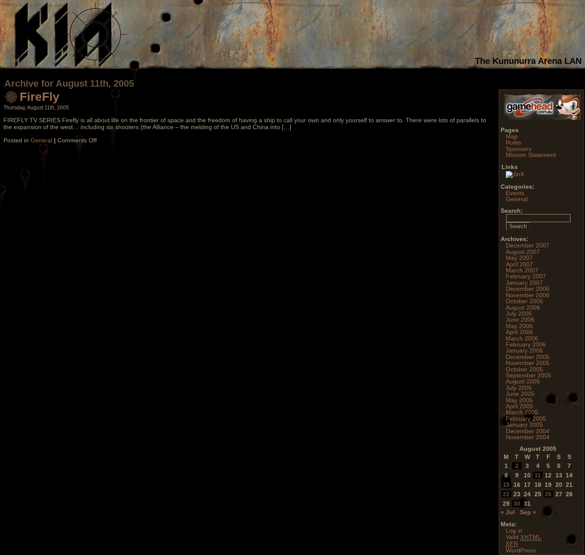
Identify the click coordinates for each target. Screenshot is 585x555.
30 (516, 503)
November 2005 (527, 362)
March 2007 (522, 270)
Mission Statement (531, 154)
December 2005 (527, 356)
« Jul (508, 512)
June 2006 (520, 319)
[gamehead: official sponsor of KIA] (542, 118)
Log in (514, 530)
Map (512, 136)
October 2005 (524, 369)
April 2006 (519, 332)
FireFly (40, 96)
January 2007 (524, 282)
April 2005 (519, 406)
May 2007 (519, 257)
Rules (513, 142)
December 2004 (527, 431)
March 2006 (522, 338)
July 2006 (519, 313)
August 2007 (523, 251)
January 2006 (524, 350)
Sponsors (518, 148)
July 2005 (519, 387)
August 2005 (523, 381)
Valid (523, 537)
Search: (512, 210)
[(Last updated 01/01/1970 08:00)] (515, 174)
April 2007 (519, 264)
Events (515, 193)
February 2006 (526, 344)
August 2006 (523, 307)
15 (506, 484)
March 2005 (522, 412)
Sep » (528, 512)
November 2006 (527, 295)
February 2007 (526, 276)
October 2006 (524, 301)
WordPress (521, 550)
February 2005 (526, 418)
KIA (233, 34)
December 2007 (527, 245)
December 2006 (527, 288)
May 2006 (519, 326)
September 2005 (528, 375)
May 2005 (519, 400)
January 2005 (524, 424)
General (41, 140)
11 (537, 475)
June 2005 (520, 393)
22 (506, 494)
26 (548, 494)
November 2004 (527, 437)
